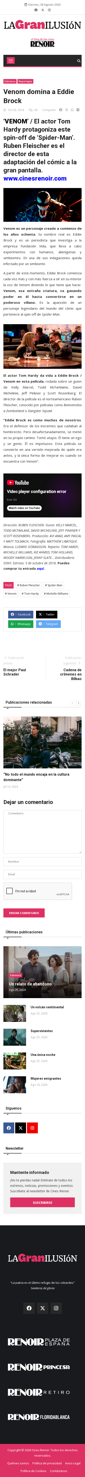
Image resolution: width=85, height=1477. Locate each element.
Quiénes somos (18, 1463)
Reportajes (25, 81)
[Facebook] (8, 1128)
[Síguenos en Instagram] (49, 10)
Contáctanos (58, 1471)
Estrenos (10, 81)
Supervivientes (42, 1031)
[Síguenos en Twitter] (42, 10)
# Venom (11, 594)
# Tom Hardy (30, 594)
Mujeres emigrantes (46, 1078)
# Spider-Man (53, 585)
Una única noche (43, 1055)
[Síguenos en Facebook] (35, 10)
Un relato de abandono (30, 984)
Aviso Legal (72, 1463)
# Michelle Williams (56, 594)
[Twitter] (20, 1128)
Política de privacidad (47, 1463)
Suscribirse (42, 1202)
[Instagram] (32, 1128)
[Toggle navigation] (11, 60)
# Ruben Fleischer (28, 585)
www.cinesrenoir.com (35, 178)
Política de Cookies (33, 1471)
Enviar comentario (24, 913)
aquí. (41, 568)
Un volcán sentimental (47, 1007)
